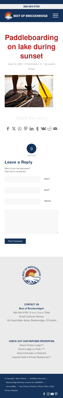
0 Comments (31, 63)
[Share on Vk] (43, 129)
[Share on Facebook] (8, 129)
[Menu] (53, 15)
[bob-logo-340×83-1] (26, 15)
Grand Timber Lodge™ (31, 345)
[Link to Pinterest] (56, 394)
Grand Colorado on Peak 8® (31, 353)
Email (47, 189)
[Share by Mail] (55, 129)
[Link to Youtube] (52, 394)
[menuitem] (53, 15)
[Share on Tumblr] (37, 129)
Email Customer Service (31, 316)
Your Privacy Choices (27, 386)
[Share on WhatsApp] (20, 129)
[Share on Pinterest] (26, 129)
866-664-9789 (31, 6)
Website (47, 201)
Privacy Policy (43, 386)
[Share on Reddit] (49, 129)
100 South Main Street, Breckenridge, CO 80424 (31, 320)
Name (47, 178)
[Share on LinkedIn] (32, 129)
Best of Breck (21, 378)
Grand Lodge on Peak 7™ (31, 349)
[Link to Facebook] (44, 394)
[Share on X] (14, 129)
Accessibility (11, 386)
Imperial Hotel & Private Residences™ (31, 357)
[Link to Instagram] (48, 394)
